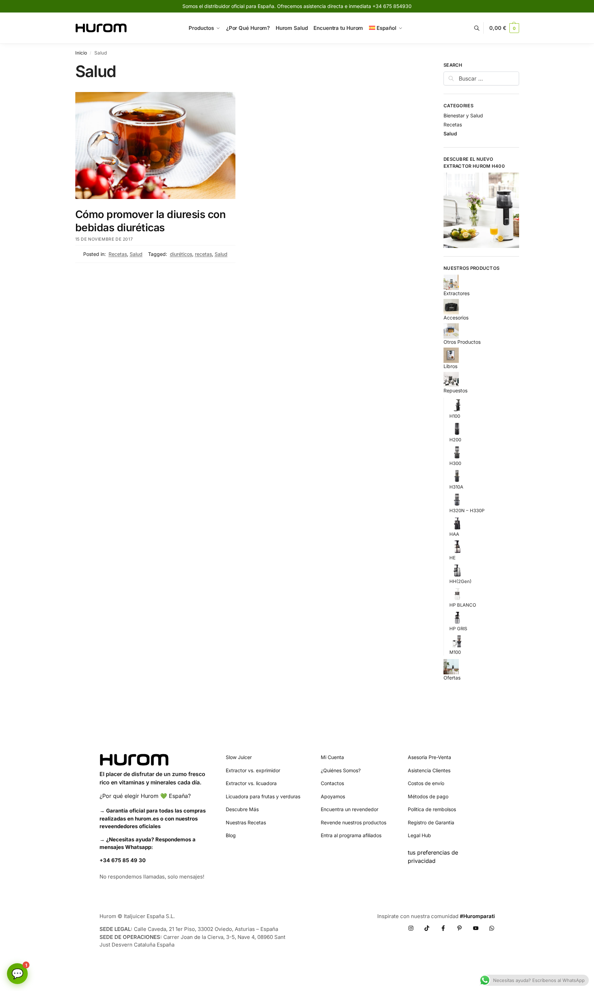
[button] (504, 28)
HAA (454, 534)
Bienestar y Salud (463, 115)
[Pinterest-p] (459, 928)
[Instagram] (410, 928)
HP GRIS (458, 628)
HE (452, 557)
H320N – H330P (466, 510)
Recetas (118, 254)
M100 (455, 652)
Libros (450, 366)
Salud (136, 254)
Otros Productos (462, 342)
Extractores (457, 293)
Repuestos (455, 390)
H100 (454, 416)
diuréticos (181, 254)
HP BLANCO (462, 605)
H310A (456, 487)
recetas (203, 254)
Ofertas (452, 678)
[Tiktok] (426, 928)
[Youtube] (475, 928)
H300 (455, 463)
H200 (455, 439)
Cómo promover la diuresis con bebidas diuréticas (150, 221)
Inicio (81, 53)
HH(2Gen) (460, 581)
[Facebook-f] (443, 928)
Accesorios (456, 317)
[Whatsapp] (491, 928)
